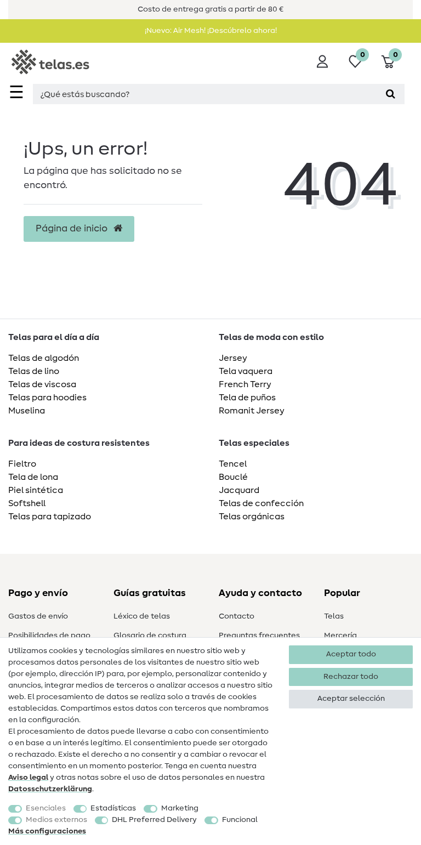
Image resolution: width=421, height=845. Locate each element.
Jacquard (239, 490)
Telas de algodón (43, 358)
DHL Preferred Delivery (154, 820)
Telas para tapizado (49, 516)
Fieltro (22, 464)
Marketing (179, 808)
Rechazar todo (350, 676)
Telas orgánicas (252, 516)
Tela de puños (247, 397)
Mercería (340, 635)
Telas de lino (33, 371)
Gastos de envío (38, 616)
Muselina (26, 410)
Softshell (26, 503)
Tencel (233, 464)
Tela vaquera (245, 371)
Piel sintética (35, 490)
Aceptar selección (351, 698)
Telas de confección (261, 503)
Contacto (236, 616)
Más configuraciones (47, 831)
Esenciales (46, 808)
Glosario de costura (149, 635)
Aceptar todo (351, 654)
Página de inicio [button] (73, 229)
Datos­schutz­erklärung (50, 789)
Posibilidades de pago (49, 635)
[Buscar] (391, 94)
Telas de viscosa (42, 384)
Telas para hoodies (47, 397)
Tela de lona (33, 477)
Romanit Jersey (252, 410)
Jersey (233, 358)
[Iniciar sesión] (322, 61)
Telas (334, 616)
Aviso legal (28, 777)
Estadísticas (113, 808)
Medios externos (56, 820)
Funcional (240, 820)
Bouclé (233, 477)
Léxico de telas (141, 616)
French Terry (245, 384)
